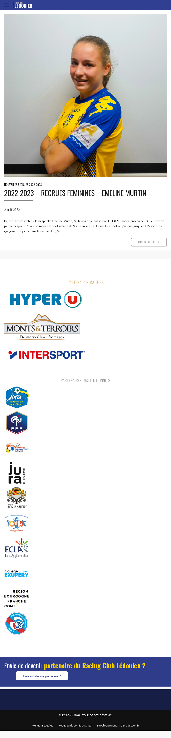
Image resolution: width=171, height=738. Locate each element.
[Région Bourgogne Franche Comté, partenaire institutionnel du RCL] (16, 598)
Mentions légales (42, 725)
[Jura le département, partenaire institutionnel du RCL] (16, 472)
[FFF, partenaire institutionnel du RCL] (16, 422)
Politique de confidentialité (75, 725)
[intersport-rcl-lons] (46, 355)
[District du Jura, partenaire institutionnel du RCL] (16, 397)
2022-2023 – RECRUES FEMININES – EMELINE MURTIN (75, 192)
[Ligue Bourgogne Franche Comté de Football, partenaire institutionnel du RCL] (16, 447)
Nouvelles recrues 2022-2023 (23, 184)
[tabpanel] (85, 95)
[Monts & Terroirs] (42, 327)
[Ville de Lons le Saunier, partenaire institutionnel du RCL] (16, 497)
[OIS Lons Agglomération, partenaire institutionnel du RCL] (16, 522)
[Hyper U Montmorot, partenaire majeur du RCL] (46, 299)
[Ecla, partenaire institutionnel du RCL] (16, 548)
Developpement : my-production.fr (118, 725)
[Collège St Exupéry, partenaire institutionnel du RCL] (16, 573)
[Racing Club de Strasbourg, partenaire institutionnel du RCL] (16, 623)
